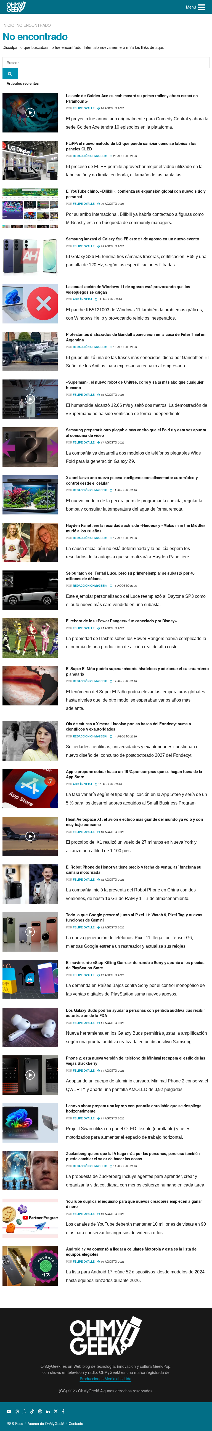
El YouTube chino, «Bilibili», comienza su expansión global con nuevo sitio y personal (136, 193)
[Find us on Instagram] (17, 1411)
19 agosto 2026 (112, 246)
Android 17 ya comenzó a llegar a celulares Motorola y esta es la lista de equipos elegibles (131, 1251)
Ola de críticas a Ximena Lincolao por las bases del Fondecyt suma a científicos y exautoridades (128, 726)
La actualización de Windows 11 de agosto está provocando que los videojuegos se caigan (128, 289)
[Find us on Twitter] (56, 1411)
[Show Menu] (201, 7)
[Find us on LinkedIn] (48, 1411)
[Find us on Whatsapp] (24, 1411)
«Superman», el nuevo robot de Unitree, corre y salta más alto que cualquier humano (134, 384)
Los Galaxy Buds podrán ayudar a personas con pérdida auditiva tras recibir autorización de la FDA (135, 1012)
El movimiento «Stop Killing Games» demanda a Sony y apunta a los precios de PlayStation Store (135, 965)
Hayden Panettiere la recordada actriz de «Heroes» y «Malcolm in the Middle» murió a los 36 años (135, 527)
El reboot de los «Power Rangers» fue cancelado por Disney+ (121, 620)
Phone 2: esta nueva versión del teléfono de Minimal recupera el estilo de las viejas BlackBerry (135, 1060)
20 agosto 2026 (112, 108)
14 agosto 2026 (124, 681)
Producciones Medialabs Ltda (105, 1378)
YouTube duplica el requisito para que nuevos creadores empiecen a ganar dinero (134, 1203)
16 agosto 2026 (124, 586)
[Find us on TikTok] (32, 1411)
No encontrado (34, 25)
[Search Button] (10, 73)
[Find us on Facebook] (63, 1411)
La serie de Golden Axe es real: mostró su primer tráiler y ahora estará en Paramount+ (132, 98)
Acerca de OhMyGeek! (46, 1423)
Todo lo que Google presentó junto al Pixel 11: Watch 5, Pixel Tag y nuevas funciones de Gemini (134, 917)
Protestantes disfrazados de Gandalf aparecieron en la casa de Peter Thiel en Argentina (136, 337)
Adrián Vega (82, 299)
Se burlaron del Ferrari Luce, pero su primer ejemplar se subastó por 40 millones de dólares (130, 575)
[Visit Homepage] (16, 6)
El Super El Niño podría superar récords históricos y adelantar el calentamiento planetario (137, 671)
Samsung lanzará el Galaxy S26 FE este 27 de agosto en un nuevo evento (132, 238)
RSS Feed (15, 1423)
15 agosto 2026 (112, 628)
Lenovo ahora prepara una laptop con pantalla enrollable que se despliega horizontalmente (134, 1108)
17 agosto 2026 (112, 442)
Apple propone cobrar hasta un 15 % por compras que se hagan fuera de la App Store (134, 774)
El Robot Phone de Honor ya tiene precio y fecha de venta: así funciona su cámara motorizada (134, 869)
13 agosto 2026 (109, 784)
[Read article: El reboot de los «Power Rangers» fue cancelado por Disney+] (30, 638)
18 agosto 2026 (124, 347)
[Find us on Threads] (40, 1411)
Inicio (8, 25)
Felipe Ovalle (84, 108)
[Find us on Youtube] (9, 1411)
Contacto (76, 1423)
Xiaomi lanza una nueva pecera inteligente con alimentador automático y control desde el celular (132, 480)
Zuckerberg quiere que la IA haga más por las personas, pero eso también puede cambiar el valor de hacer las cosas (133, 1156)
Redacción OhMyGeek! (90, 156)
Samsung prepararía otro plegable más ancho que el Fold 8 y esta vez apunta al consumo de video (136, 432)
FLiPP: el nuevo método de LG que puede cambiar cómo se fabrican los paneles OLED (131, 146)
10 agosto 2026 (112, 1214)
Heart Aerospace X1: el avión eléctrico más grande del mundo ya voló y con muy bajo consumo (134, 821)
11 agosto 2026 (112, 1023)
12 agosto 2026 (112, 880)
